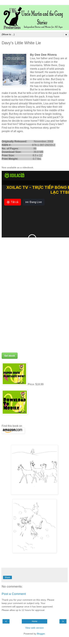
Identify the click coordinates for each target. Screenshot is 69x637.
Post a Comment (14, 594)
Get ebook (9, 355)
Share (7, 577)
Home (34, 621)
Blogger (41, 633)
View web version (34, 627)
